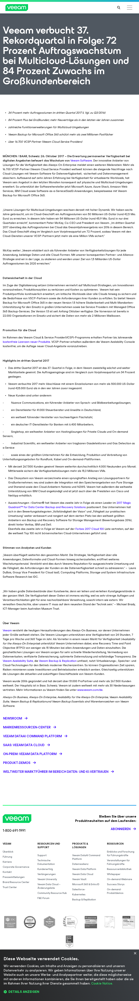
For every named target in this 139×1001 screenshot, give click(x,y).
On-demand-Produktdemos (115, 891)
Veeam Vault (79, 879)
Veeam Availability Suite (18, 660)
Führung (7, 857)
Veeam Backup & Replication (58, 660)
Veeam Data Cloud (82, 874)
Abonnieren (120, 829)
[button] (69, 992)
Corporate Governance (16, 867)
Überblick (8, 852)
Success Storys (116, 884)
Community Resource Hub (52, 893)
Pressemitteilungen (14, 877)
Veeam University (47, 879)
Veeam (7, 630)
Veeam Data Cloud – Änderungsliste (48, 886)
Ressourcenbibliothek (119, 869)
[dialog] (69, 975)
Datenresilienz (80, 864)
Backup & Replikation (84, 899)
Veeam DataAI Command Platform (86, 857)
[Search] (119, 8)
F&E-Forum (43, 898)
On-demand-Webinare (119, 879)
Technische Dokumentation (46, 862)
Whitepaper (113, 874)
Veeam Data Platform (84, 869)
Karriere (7, 862)
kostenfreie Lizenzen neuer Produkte (26, 341)
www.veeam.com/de (90, 689)
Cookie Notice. (102, 983)
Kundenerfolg (45, 869)
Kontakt (7, 872)
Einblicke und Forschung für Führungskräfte (120, 853)
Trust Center (10, 887)
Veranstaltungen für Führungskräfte (118, 862)
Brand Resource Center (16, 882)
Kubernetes (78, 894)
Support (42, 855)
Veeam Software (81, 160)
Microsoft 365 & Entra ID (85, 884)
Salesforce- (78, 889)
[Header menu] (130, 8)
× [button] (135, 953)
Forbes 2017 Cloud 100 (89, 528)
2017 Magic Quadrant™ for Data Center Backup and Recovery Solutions (69, 505)
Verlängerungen (46, 874)
